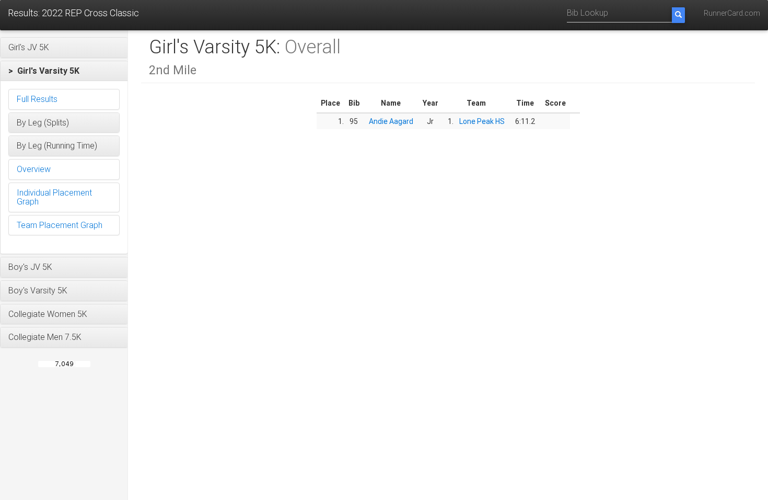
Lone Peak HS (482, 121)
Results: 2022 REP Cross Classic (73, 13)
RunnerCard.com (732, 13)
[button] (64, 48)
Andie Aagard (391, 121)
